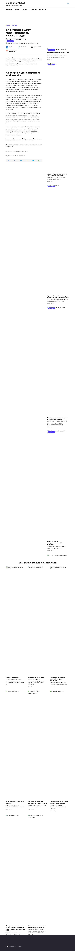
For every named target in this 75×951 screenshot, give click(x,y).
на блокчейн (17, 151)
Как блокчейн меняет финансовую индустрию (14, 678)
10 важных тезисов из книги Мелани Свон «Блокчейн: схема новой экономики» (37, 927)
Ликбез (25, 9)
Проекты (18, 9)
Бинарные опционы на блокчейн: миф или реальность (57, 679)
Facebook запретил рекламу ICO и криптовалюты (58, 52)
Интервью (42, 9)
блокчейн (9, 151)
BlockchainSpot (15, 3)
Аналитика (33, 9)
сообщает (27, 62)
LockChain (34, 131)
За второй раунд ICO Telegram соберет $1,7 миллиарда (57, 174)
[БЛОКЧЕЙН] (58, 293)
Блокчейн (9, 9)
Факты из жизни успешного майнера (15, 802)
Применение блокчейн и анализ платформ (36, 678)
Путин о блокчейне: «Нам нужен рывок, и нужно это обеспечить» (58, 296)
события (24, 151)
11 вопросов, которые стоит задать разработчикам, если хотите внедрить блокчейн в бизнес (15, 928)
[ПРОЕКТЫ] (58, 171)
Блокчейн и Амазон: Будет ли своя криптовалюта (59, 802)
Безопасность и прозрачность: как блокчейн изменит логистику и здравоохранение (57, 419)
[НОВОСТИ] (58, 538)
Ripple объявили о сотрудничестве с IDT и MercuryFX (55, 543)
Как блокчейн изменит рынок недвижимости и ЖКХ (37, 802)
